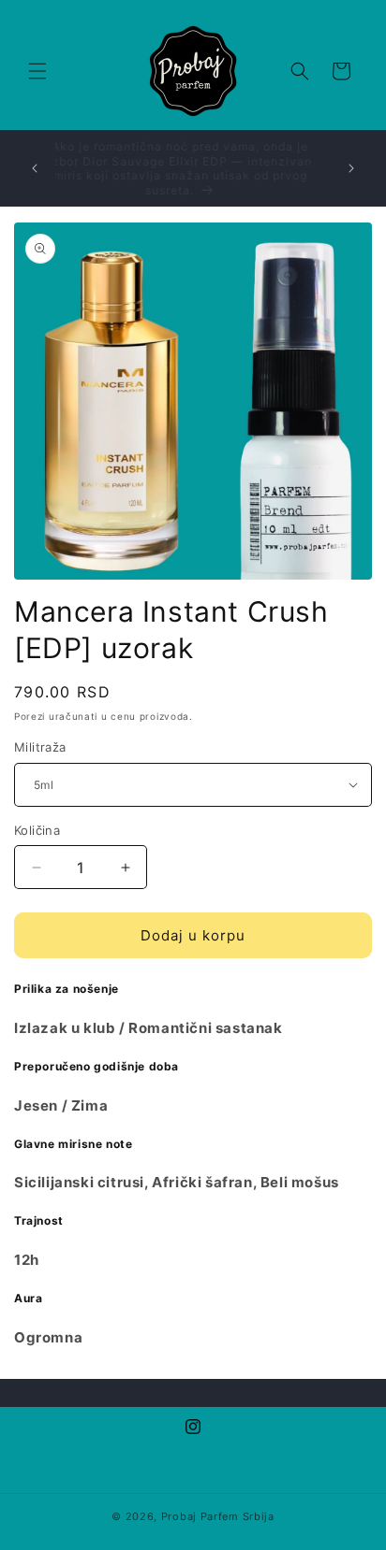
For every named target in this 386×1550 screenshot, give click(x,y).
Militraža (40, 746)
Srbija (259, 1516)
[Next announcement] (351, 168)
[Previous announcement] (34, 168)
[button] (37, 71)
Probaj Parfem (200, 1516)
